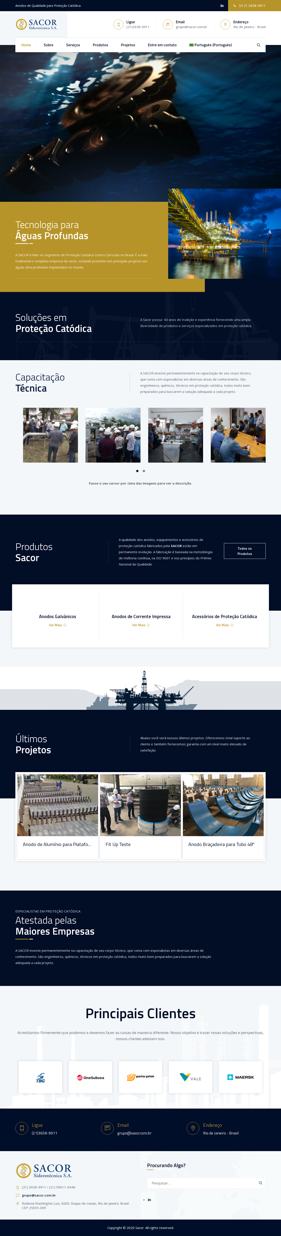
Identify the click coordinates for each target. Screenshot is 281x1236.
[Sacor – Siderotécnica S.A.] (36, 24)
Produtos (100, 45)
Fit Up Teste (118, 844)
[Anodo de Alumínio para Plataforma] (52, 780)
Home (26, 45)
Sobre (48, 45)
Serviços (73, 45)
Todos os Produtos (245, 551)
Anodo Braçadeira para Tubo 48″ (221, 844)
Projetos (128, 45)
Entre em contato (162, 45)
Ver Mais (55, 625)
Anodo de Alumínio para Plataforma (58, 844)
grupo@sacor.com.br (39, 1195)
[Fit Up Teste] (135, 780)
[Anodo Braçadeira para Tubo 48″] (217, 780)
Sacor (139, 1227)
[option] (47, 435)
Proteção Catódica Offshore (41, 850)
